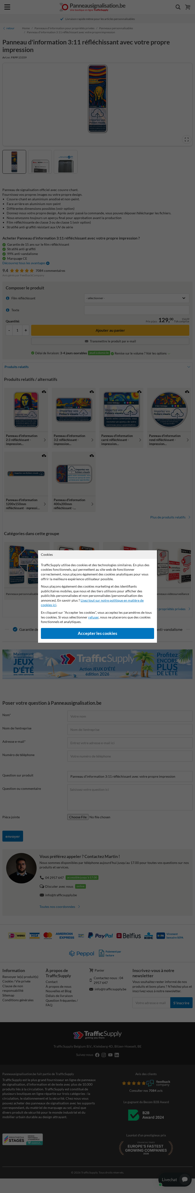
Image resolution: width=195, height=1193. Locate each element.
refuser (93, 617)
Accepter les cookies (97, 633)
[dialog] (97, 596)
